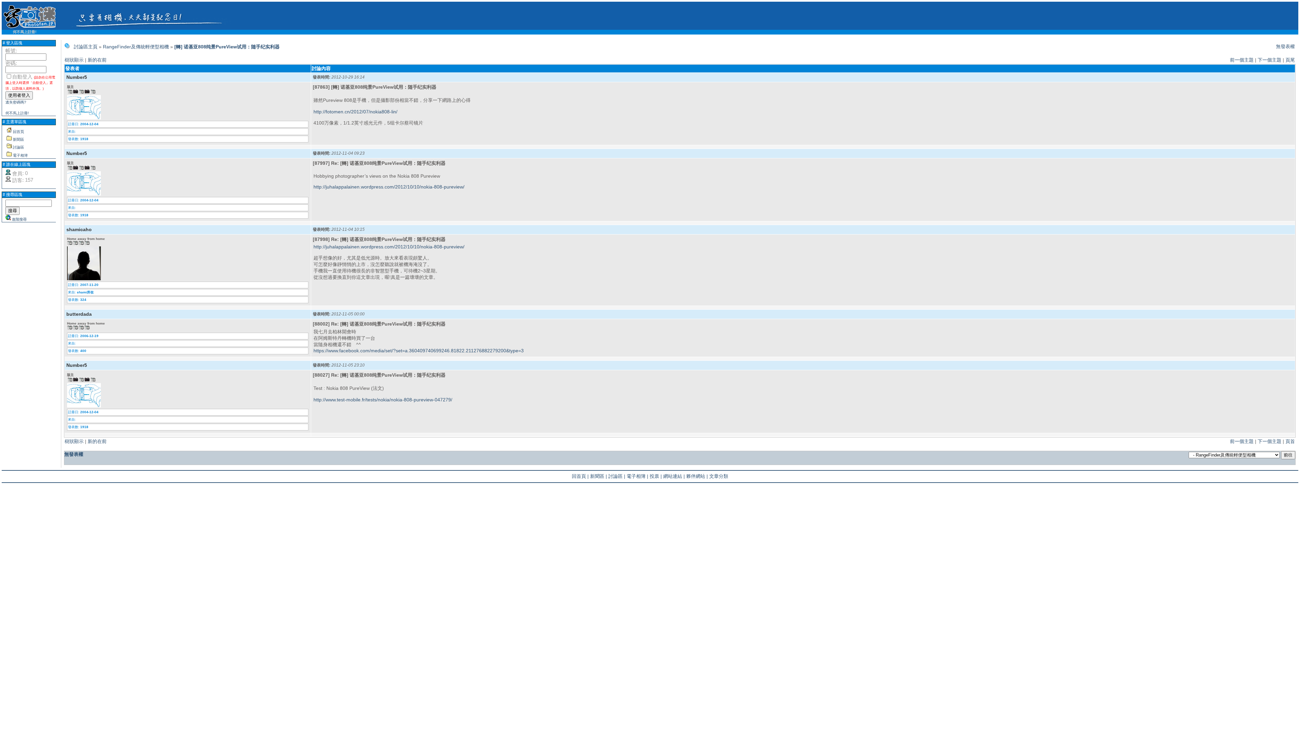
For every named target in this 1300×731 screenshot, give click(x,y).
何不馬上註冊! (25, 32)
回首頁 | (580, 476)
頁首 (1290, 441)
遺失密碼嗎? (15, 102)
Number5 (76, 77)
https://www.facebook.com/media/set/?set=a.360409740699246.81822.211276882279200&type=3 (418, 350)
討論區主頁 (86, 46)
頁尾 (1290, 60)
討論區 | (616, 476)
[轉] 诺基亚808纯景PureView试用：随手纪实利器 (227, 46)
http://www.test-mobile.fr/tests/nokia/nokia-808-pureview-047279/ (382, 399)
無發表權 (1285, 46)
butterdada (79, 314)
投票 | (656, 476)
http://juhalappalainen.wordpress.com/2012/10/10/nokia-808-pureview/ (388, 187)
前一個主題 (1242, 60)
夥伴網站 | (697, 476)
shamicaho (79, 229)
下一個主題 (1269, 60)
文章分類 (718, 476)
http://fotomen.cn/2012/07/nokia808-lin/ (355, 111)
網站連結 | (674, 476)
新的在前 (97, 60)
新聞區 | (598, 476)
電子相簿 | (637, 476)
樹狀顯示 (74, 60)
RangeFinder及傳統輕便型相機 (136, 46)
